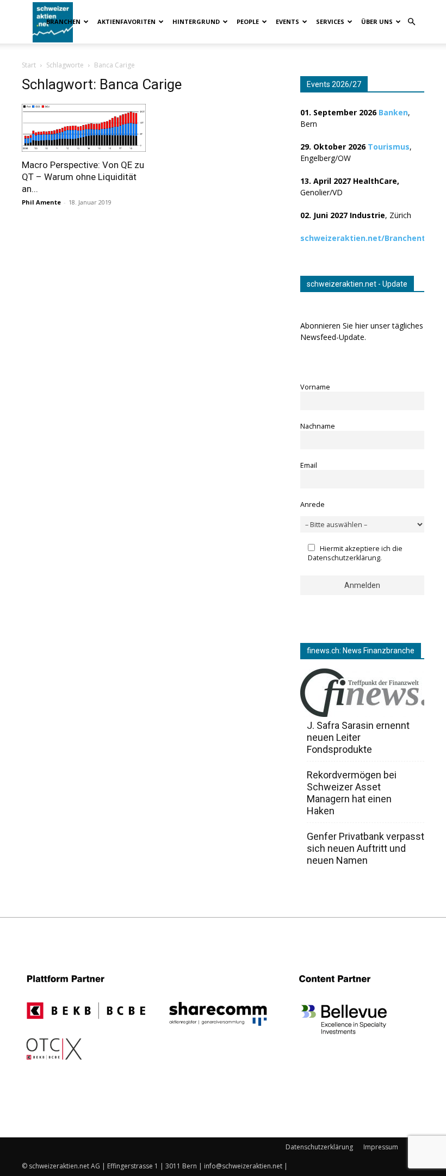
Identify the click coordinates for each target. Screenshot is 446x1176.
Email (308, 465)
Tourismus (389, 146)
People (248, 21)
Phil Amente (41, 202)
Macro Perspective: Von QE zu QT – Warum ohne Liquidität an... (83, 176)
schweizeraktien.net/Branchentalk (368, 238)
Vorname (315, 387)
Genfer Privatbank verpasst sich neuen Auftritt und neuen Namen (365, 848)
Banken (393, 112)
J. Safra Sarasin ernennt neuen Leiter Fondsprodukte (358, 737)
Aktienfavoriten (126, 21)
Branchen (63, 21)
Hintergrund (196, 21)
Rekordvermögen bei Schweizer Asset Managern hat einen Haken (352, 792)
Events (287, 21)
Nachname (317, 426)
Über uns (377, 21)
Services (330, 21)
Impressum (380, 1147)
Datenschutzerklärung (319, 1147)
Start (29, 65)
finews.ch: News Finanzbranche (360, 650)
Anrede (312, 504)
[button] (411, 22)
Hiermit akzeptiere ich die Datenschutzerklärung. (355, 553)
